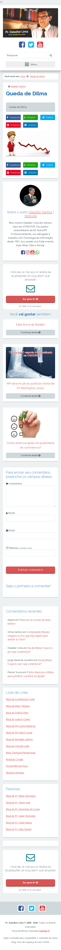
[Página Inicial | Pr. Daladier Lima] (30, 22)
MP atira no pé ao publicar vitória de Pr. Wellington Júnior (30, 386)
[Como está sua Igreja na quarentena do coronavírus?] (30, 423)
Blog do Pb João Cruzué (19, 732)
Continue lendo (29, 332)
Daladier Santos (18, 86)
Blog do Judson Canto (18, 719)
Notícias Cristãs (14, 759)
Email (11, 530)
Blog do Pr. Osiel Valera (19, 822)
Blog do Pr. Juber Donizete (20, 816)
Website (30, 216)
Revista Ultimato (15, 772)
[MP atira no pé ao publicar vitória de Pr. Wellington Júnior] (30, 362)
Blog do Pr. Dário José (18, 802)
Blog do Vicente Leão (17, 746)
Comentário (15, 483)
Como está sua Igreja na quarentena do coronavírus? (30, 445)
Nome (11, 513)
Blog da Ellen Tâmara (18, 706)
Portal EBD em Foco (17, 766)
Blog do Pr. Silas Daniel (18, 829)
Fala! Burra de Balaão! (30, 324)
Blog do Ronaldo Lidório (19, 739)
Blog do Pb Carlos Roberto (21, 726)
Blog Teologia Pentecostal (20, 752)
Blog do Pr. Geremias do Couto (23, 809)
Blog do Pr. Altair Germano (21, 795)
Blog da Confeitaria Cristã (20, 699)
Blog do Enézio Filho (17, 712)
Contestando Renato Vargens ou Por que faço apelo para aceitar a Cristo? (29, 635)
